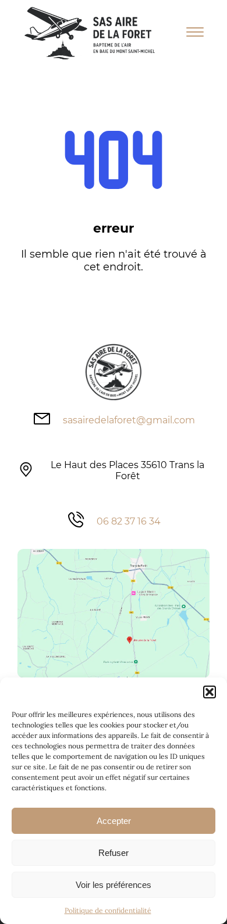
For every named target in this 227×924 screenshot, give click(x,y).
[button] (209, 692)
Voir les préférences (113, 885)
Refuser (113, 853)
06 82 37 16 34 (129, 521)
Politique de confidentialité (108, 910)
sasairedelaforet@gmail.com (129, 420)
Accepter (114, 821)
